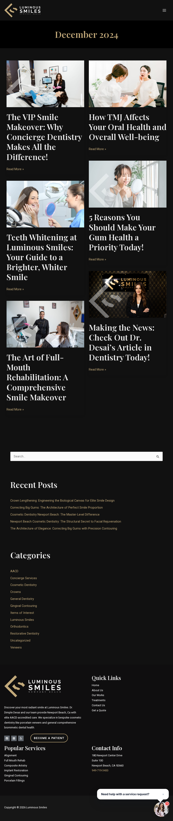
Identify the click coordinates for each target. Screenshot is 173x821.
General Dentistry (22, 599)
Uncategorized (20, 640)
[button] (43, 738)
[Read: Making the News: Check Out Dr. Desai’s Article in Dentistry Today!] (127, 294)
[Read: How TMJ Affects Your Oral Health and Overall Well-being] (127, 84)
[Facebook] (7, 738)
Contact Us (98, 705)
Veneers (16, 647)
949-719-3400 (100, 770)
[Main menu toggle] (164, 10)
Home (95, 685)
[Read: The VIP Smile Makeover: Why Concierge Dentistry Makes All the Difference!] (45, 84)
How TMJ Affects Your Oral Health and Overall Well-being (127, 126)
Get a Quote (99, 710)
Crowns (15, 592)
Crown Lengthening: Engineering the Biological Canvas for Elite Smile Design (62, 500)
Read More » (15, 168)
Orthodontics (19, 626)
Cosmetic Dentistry (23, 585)
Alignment (10, 755)
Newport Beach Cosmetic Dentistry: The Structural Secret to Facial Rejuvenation (65, 521)
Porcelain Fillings (14, 780)
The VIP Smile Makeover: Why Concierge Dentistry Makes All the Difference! (44, 136)
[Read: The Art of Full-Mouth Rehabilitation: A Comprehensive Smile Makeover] (45, 324)
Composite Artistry (15, 765)
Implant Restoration (16, 770)
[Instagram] (14, 738)
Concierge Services (23, 578)
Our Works (98, 695)
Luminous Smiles (22, 620)
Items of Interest (22, 613)
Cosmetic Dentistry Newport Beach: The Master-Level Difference (55, 514)
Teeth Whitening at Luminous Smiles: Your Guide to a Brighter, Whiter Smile (42, 257)
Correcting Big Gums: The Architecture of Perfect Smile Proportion (56, 507)
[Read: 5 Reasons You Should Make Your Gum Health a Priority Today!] (127, 184)
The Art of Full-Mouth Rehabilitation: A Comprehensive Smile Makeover (37, 377)
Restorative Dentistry (24, 633)
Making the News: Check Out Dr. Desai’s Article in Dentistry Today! (121, 342)
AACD (14, 571)
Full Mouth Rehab (14, 760)
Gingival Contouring (23, 606)
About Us (97, 690)
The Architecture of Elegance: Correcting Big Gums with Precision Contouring (63, 528)
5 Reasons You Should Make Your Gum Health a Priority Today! (122, 232)
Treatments (98, 700)
